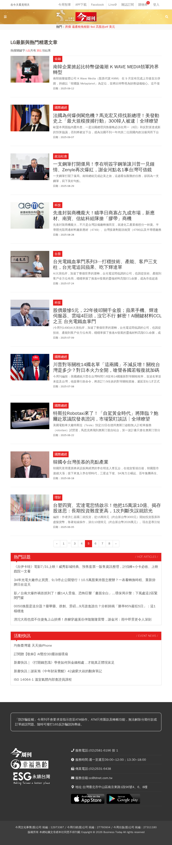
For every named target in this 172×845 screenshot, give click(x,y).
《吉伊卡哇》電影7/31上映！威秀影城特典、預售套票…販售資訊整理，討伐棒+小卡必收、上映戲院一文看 (86, 569)
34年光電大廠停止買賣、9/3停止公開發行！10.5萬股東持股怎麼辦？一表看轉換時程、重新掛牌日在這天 (84, 582)
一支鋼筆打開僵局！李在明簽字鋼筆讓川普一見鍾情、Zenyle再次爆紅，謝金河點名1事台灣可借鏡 (104, 167)
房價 (68, 27)
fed (93, 27)
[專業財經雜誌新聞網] (86, 17)
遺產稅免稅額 (81, 27)
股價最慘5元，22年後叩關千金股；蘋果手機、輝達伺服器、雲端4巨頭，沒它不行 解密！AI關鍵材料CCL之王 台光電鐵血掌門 (107, 316)
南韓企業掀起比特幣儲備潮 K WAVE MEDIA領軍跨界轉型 (106, 69)
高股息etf (102, 27)
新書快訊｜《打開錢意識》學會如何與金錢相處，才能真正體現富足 (64, 662)
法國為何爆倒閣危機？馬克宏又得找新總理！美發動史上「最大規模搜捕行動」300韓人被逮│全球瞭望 (106, 118)
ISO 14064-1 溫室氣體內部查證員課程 (43, 680)
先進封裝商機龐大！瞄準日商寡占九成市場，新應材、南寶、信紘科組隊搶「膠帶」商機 (104, 215)
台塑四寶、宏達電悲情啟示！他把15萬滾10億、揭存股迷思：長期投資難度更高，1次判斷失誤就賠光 (107, 508)
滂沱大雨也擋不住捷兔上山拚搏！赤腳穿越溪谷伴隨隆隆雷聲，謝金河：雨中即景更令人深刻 (82, 619)
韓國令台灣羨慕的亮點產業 (80, 462)
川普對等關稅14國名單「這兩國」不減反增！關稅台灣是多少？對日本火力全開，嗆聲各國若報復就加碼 (106, 367)
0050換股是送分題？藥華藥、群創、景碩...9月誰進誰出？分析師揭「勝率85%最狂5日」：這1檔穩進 (85, 608)
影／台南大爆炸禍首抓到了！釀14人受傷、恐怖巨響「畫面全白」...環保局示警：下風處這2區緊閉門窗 (86, 595)
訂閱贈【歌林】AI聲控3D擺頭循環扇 (41, 654)
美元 (112, 27)
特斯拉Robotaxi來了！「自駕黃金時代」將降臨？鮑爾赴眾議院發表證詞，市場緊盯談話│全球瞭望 (105, 416)
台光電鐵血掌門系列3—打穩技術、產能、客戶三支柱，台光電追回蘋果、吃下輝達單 (105, 264)
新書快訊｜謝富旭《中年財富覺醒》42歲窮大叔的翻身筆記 (58, 671)
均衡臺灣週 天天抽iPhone (33, 645)
